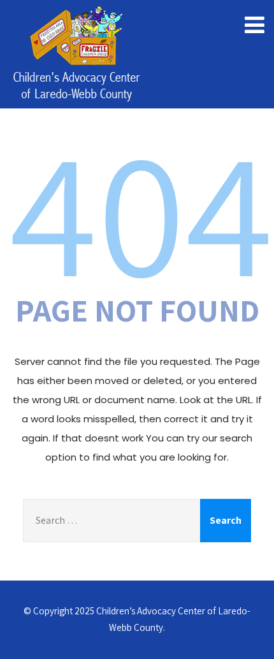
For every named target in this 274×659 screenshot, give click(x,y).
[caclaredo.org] (76, 55)
